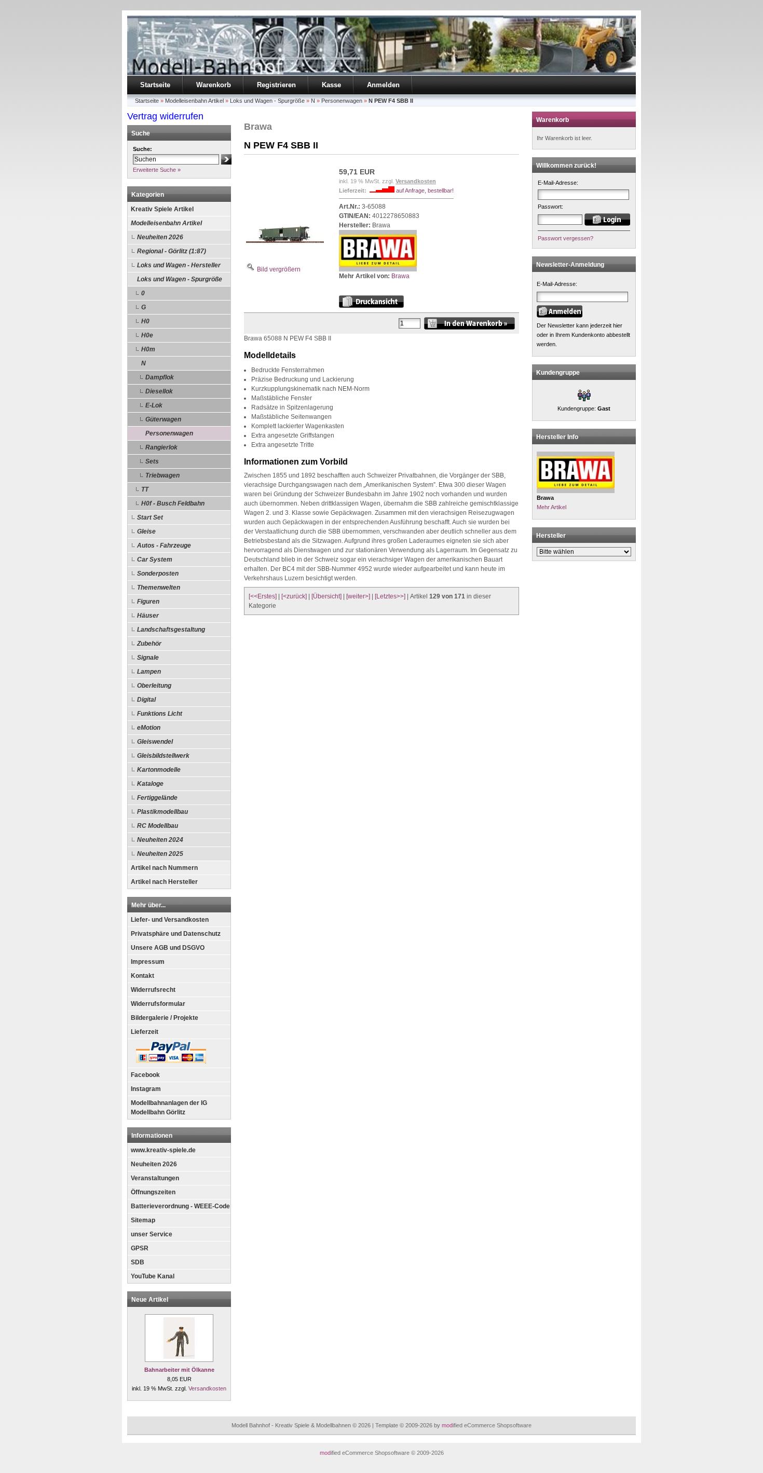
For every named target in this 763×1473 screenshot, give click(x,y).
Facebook (145, 1075)
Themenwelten (158, 587)
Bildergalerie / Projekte (164, 1017)
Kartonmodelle (159, 769)
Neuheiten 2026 (160, 237)
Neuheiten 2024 (160, 839)
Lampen (149, 671)
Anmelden (383, 85)
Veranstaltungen (155, 1178)
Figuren (148, 601)
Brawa (400, 276)
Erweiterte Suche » (157, 170)
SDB (137, 1262)
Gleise (146, 531)
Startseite (155, 85)
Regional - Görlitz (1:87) (171, 251)
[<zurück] (294, 596)
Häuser (148, 615)
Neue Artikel (149, 1299)
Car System (154, 559)
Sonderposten (158, 573)
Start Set (150, 517)
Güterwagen (163, 419)
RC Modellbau (157, 825)
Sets (152, 461)
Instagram (146, 1089)
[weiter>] (358, 596)
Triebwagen (162, 475)
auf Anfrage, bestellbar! (425, 190)
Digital (146, 699)
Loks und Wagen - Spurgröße (179, 279)
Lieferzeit (144, 1031)
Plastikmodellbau (162, 811)
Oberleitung (154, 685)
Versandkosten (207, 1388)
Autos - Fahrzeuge (164, 545)
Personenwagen (169, 433)
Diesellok (159, 391)
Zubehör (149, 643)
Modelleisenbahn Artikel (166, 223)
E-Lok (153, 405)
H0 (145, 321)
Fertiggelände (157, 797)
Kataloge (150, 783)
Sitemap (143, 1220)
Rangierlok (161, 447)
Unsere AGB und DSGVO (168, 947)
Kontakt (142, 975)
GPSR (139, 1248)
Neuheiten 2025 (160, 853)
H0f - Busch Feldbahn (173, 503)
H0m (148, 349)
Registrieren (276, 85)
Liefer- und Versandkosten (170, 919)
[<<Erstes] (263, 596)
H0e (147, 335)
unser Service (151, 1234)
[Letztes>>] (390, 596)
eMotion (148, 727)
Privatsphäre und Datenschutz (176, 933)
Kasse (331, 85)
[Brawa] (378, 269)
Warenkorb (213, 85)
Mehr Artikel (551, 507)
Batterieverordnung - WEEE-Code (180, 1206)
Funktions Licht (159, 713)
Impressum (148, 961)
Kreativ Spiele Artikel (162, 209)
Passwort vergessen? (565, 238)
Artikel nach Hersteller (164, 881)
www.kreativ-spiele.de (163, 1150)
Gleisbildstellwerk (163, 755)
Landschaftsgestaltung (171, 629)
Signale (148, 657)
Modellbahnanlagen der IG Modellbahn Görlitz (169, 1107)
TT (144, 489)
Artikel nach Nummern (164, 867)
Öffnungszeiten (153, 1192)
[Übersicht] (326, 596)
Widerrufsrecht (153, 989)
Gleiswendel (155, 741)
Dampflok (159, 377)
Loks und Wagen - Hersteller (179, 265)
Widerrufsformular (158, 1003)
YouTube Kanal (152, 1276)
